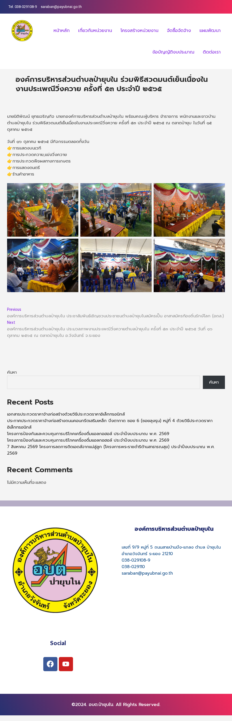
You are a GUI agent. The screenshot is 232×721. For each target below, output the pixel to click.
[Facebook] (50, 664)
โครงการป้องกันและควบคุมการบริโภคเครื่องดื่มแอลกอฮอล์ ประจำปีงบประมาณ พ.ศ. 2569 (88, 434)
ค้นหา (12, 372)
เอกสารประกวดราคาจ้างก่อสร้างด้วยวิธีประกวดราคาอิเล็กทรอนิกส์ (66, 414)
